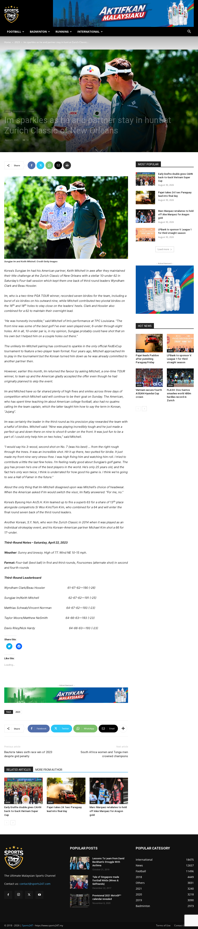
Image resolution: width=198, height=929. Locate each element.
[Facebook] (31, 165)
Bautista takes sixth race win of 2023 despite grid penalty (28, 754)
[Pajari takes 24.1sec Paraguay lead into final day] (66, 791)
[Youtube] (39, 895)
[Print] (67, 165)
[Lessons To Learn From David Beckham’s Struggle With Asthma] (79, 863)
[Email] (58, 165)
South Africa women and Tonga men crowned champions (104, 754)
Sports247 (27, 925)
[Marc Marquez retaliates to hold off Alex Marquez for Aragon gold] (109, 791)
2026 (7, 802)
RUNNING (62, 31)
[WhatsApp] (49, 165)
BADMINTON (38, 31)
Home (7, 42)
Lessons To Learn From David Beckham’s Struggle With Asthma (108, 862)
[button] (189, 32)
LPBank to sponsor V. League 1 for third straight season (179, 359)
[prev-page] (6, 822)
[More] (123, 728)
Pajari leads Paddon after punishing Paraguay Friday (147, 359)
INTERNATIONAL (88, 31)
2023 (17, 42)
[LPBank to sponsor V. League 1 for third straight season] (145, 234)
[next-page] (12, 822)
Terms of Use (163, 925)
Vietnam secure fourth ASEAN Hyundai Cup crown (149, 393)
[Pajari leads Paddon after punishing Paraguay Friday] (149, 343)
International (19, 111)
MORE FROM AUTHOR (48, 769)
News (31, 111)
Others (140, 350)
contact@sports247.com (35, 884)
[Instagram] (18, 894)
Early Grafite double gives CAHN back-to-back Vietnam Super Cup (22, 811)
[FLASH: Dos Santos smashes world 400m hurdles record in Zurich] (180, 377)
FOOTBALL (14, 31)
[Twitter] (40, 165)
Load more (163, 249)
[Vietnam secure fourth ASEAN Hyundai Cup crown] (149, 377)
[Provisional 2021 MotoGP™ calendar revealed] (79, 900)
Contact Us (180, 925)
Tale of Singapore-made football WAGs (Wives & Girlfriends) (105, 880)
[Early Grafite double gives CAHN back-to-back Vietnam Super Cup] (23, 791)
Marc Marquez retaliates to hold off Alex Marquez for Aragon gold (108, 811)
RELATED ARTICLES (19, 769)
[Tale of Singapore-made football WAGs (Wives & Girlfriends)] (79, 882)
